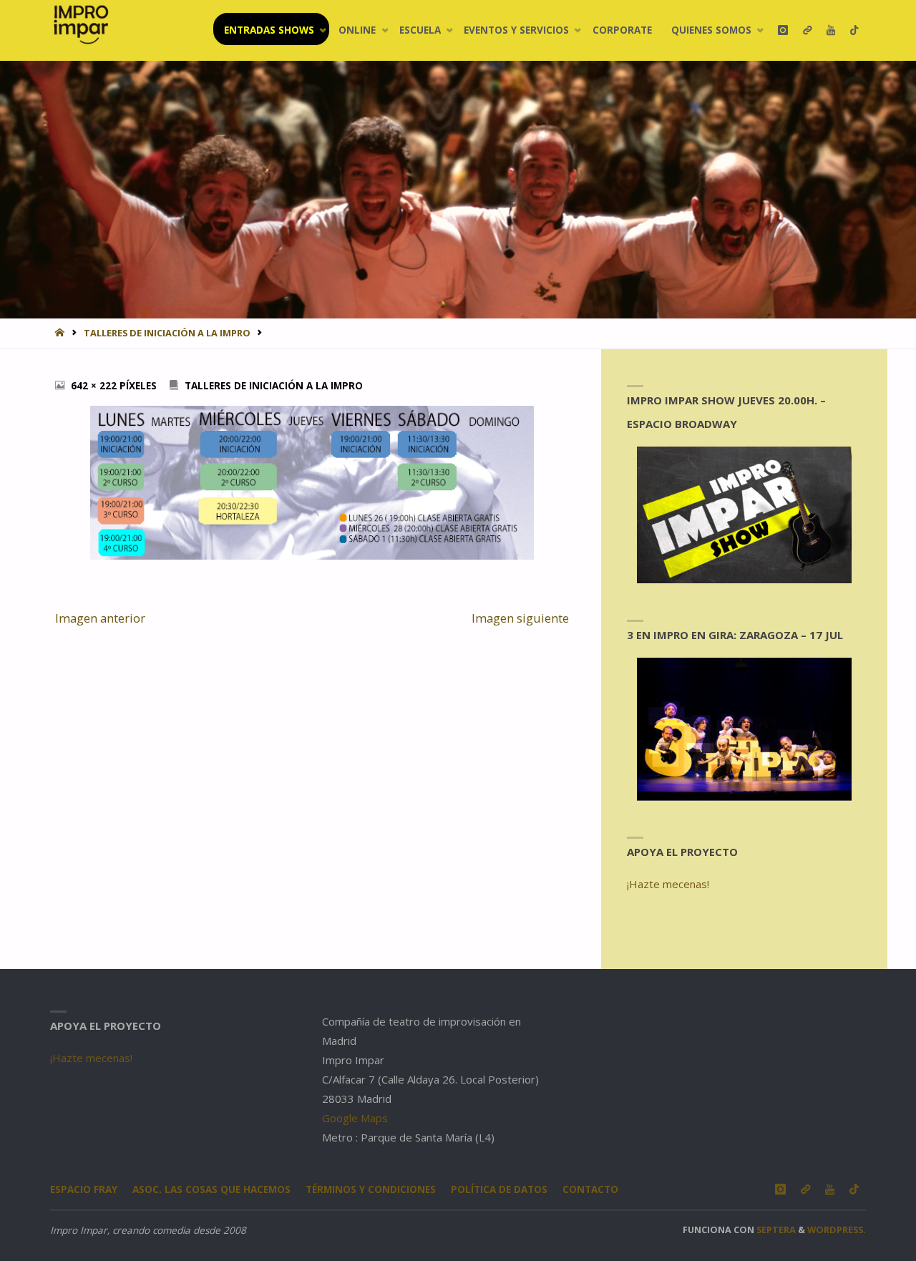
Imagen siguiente (520, 618)
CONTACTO (590, 1189)
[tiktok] (854, 30)
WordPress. (836, 1229)
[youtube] (830, 30)
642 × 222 (95, 385)
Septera (775, 1229)
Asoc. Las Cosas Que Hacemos (211, 1189)
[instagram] (782, 30)
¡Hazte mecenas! (668, 884)
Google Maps (355, 1118)
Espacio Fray (83, 1189)
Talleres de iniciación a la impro (167, 332)
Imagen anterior (100, 618)
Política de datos (499, 1189)
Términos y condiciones (371, 1189)
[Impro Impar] (80, 24)
